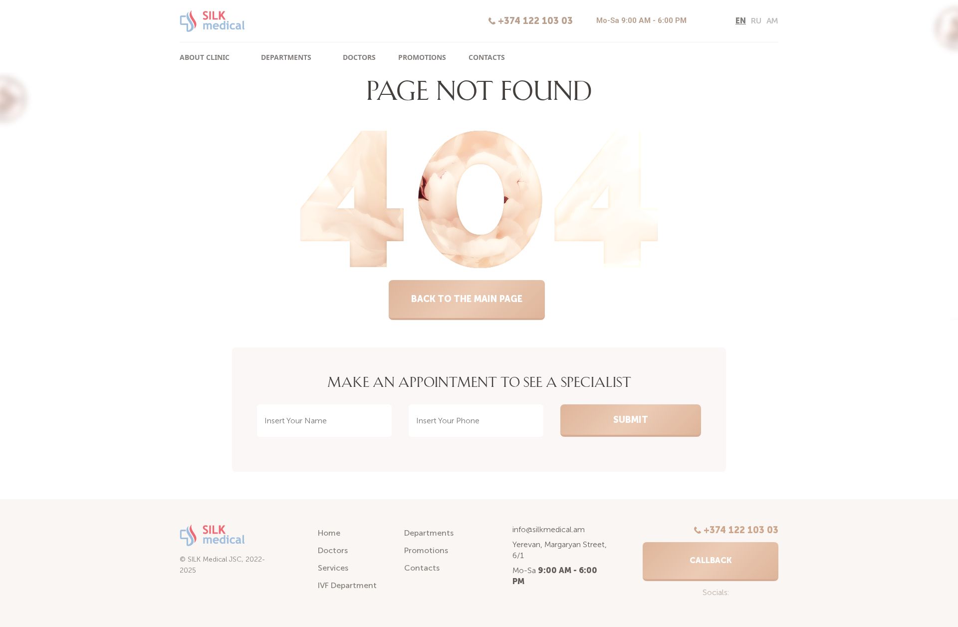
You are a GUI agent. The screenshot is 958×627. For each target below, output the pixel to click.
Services (333, 568)
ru (756, 20)
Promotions (422, 57)
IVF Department (347, 585)
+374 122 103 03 (535, 20)
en (740, 20)
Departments (286, 57)
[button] (710, 561)
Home (329, 533)
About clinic (205, 57)
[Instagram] (699, 21)
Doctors (359, 57)
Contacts (487, 57)
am (772, 20)
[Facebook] (716, 21)
